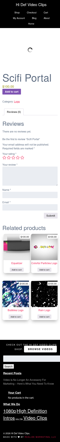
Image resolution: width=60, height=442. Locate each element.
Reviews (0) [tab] (14, 112)
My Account (19, 18)
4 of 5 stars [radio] (18, 158)
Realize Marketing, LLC (40, 436)
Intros (9, 417)
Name (6, 190)
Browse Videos (40, 349)
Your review (9, 164)
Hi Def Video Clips (31, 4)
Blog (34, 18)
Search (8, 366)
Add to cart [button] (17, 269)
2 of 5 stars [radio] (9, 158)
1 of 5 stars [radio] (4, 158)
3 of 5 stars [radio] (13, 158)
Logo (17, 101)
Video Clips (35, 417)
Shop (17, 12)
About (47, 18)
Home (31, 23)
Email (6, 202)
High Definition (32, 410)
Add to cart (11, 91)
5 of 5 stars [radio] (22, 158)
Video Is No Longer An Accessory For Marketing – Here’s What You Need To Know (28, 381)
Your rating (9, 154)
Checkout (31, 12)
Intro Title (19, 419)
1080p (9, 410)
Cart (46, 12)
